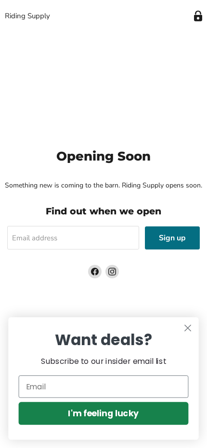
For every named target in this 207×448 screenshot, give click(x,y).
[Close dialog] (188, 328)
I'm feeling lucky (103, 413)
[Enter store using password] (198, 16)
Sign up (172, 238)
